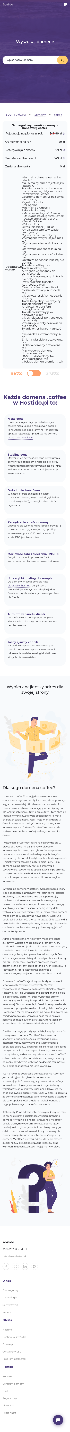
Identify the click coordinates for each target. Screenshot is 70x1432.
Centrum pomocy (13, 1383)
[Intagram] (17, 1268)
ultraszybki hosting (19, 585)
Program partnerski (14, 1358)
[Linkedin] (26, 1268)
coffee (58, 115)
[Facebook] (7, 1268)
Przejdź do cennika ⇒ (20, 437)
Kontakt (7, 1376)
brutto (52, 373)
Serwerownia (10, 1304)
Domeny (40, 115)
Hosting (7, 1329)
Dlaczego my (10, 1290)
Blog (5, 1391)
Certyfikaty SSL (12, 1351)
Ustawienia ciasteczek (15, 1256)
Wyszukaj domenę (62, 60)
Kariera (7, 1312)
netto (17, 373)
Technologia (10, 1297)
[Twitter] (36, 1268)
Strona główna (16, 114)
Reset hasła (9, 1412)
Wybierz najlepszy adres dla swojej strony (35, 689)
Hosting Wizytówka (14, 1337)
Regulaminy (10, 1398)
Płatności (8, 1405)
